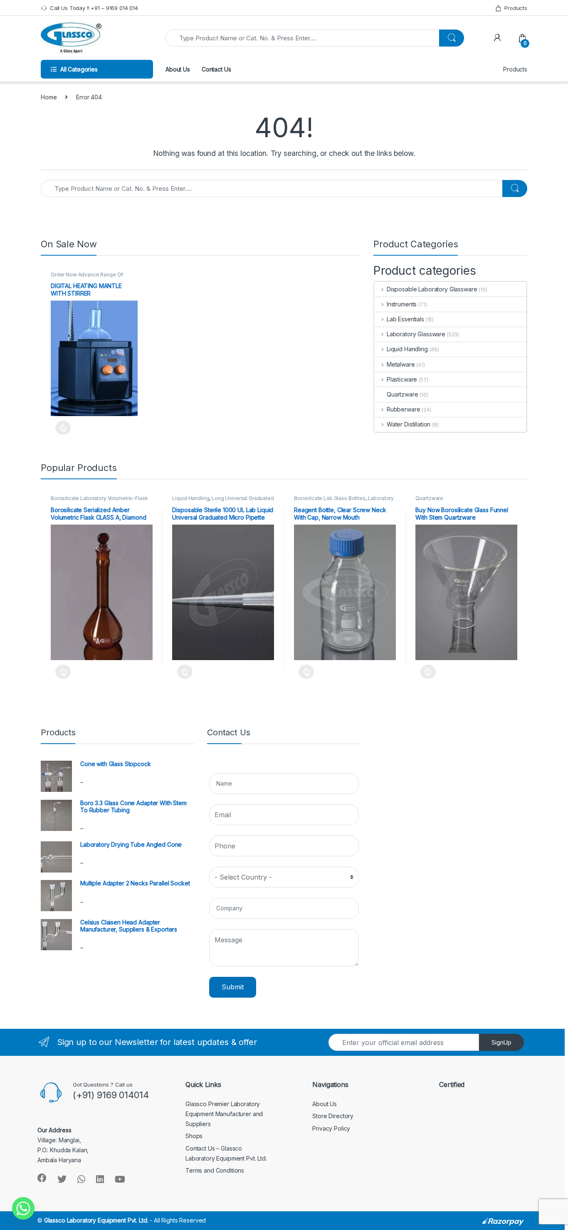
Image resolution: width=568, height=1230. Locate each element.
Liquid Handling (407, 348)
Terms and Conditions (214, 1170)
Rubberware (403, 409)
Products (515, 8)
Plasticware (402, 379)
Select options (61, 428)
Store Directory (332, 1115)
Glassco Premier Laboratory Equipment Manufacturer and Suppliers (224, 1113)
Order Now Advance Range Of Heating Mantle (87, 277)
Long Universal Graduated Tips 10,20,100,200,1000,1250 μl (223, 501)
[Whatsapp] (23, 1208)
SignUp (501, 1042)
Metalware (401, 364)
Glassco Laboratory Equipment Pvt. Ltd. (96, 1220)
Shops (194, 1135)
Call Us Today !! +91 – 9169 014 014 (94, 8)
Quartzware (402, 394)
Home (49, 97)
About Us (177, 69)
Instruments (402, 304)
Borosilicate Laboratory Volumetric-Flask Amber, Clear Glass (99, 501)
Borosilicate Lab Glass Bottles (329, 498)
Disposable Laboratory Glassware (432, 289)
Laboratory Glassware (416, 334)
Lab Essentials (405, 319)
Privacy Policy (331, 1128)
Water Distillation (408, 424)
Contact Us (216, 69)
